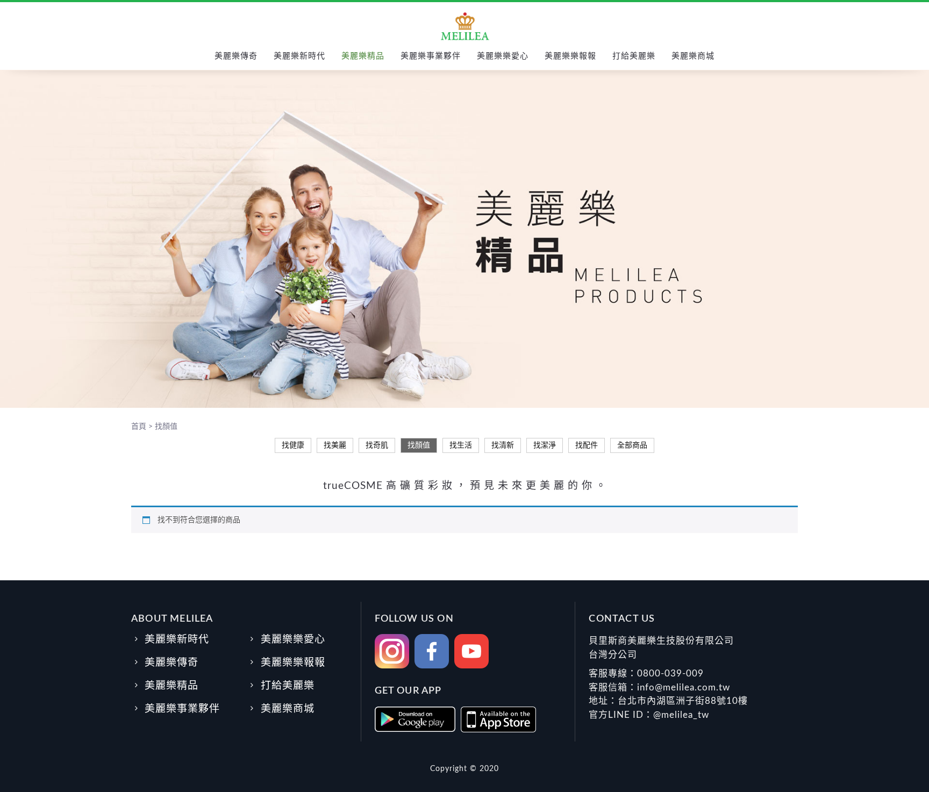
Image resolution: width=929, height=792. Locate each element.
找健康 (293, 445)
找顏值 (419, 445)
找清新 (502, 445)
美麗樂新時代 (299, 56)
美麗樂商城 (692, 56)
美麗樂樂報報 (570, 56)
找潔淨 (544, 445)
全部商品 (632, 445)
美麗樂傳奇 (236, 56)
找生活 (460, 445)
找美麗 (335, 445)
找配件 (586, 445)
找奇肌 (377, 445)
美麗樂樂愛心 (502, 56)
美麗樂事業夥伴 (431, 56)
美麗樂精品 (362, 56)
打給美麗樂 (633, 56)
